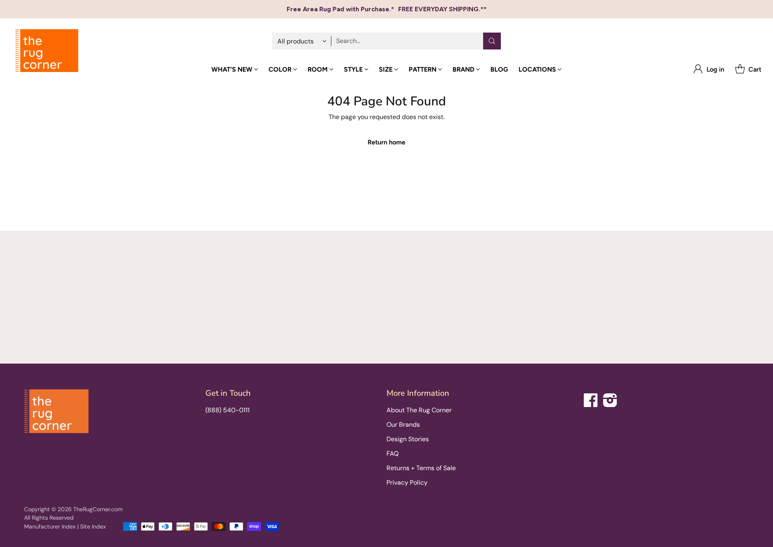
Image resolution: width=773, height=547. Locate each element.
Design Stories (407, 439)
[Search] (492, 41)
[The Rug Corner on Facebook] (591, 399)
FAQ (392, 453)
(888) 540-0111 (227, 410)
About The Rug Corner (419, 410)
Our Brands (403, 424)
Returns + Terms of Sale (421, 468)
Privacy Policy (407, 482)
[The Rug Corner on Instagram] (610, 399)
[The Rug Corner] (46, 51)
